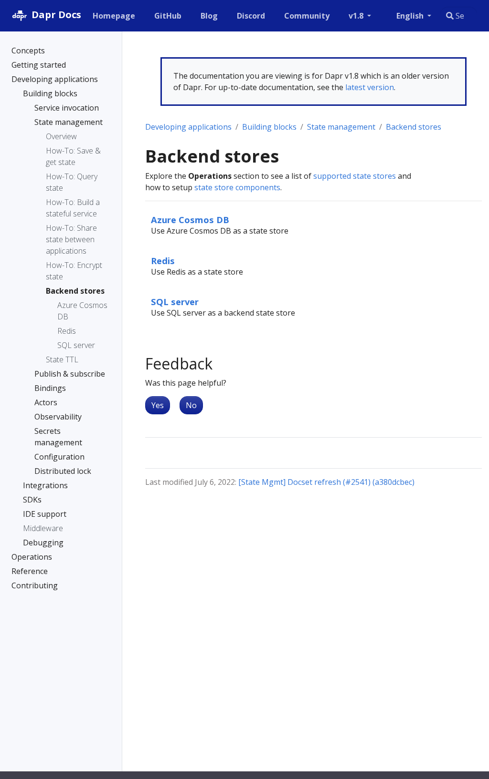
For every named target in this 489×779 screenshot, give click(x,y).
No (191, 405)
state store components (237, 187)
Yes (157, 405)
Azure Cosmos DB (190, 220)
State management (341, 127)
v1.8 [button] (357, 15)
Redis (163, 260)
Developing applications (188, 127)
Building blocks (269, 127)
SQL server (175, 302)
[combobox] (458, 16)
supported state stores (354, 176)
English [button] (410, 15)
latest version (369, 87)
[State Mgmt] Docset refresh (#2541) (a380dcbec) (326, 482)
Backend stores (413, 127)
